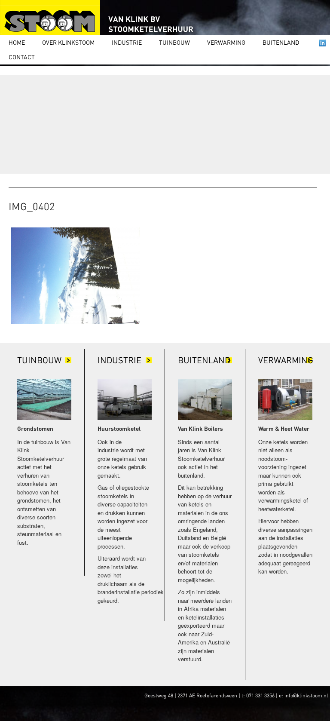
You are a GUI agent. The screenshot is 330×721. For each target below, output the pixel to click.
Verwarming (226, 42)
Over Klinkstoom (68, 42)
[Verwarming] (285, 399)
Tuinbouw (174, 42)
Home (17, 42)
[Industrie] (125, 399)
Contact (22, 57)
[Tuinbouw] (44, 399)
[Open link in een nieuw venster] (322, 43)
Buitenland (281, 42)
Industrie (127, 42)
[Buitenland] (205, 399)
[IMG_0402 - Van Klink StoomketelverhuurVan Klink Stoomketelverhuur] (99, 18)
